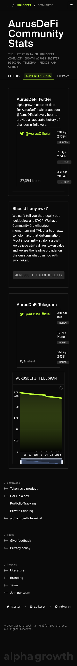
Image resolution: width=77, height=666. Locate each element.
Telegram (63, 606)
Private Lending (21, 511)
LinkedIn (38, 606)
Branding (16, 578)
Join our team (20, 592)
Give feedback (20, 540)
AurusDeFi (23, 5)
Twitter (15, 606)
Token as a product (24, 488)
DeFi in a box (19, 496)
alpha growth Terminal (26, 518)
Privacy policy (20, 548)
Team (14, 585)
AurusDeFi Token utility (38, 275)
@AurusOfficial (38, 133)
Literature (17, 570)
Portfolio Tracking (23, 503)
